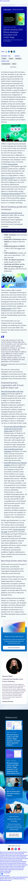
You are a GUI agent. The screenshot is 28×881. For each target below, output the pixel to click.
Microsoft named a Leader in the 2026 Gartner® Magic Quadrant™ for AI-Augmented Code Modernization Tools (13, 768)
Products (10, 855)
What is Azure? (3, 852)
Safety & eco (22, 878)
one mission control (7, 178)
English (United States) (5, 872)
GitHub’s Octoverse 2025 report (11, 213)
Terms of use (11, 878)
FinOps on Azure (15, 856)
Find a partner (3, 863)
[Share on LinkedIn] (14, 52)
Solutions (6, 858)
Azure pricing (15, 855)
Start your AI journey (14, 647)
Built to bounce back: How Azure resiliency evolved (13, 793)
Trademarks (16, 878)
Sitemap (14, 877)
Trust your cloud (13, 853)
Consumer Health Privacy (6, 877)
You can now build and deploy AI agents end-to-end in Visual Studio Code (15, 429)
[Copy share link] (6, 52)
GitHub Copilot (6, 308)
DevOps (4, 58)
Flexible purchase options (5, 856)
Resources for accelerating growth (16, 858)
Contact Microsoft (20, 877)
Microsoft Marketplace (21, 861)
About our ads (8, 880)
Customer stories (4, 855)
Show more (13, 67)
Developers (18, 58)
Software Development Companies (8, 861)
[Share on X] (11, 52)
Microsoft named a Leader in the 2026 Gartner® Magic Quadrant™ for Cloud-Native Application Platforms (13, 740)
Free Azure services (23, 855)
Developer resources (21, 863)
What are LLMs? (15, 869)
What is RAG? (8, 871)
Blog (15, 863)
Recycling (2, 880)
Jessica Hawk (7, 39)
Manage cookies (3, 878)
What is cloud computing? (15, 866)
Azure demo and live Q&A (16, 860)
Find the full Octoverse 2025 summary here (13, 230)
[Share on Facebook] (9, 52)
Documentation (10, 863)
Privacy (26, 877)
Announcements (6, 63)
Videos (7, 866)
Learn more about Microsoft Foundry (14, 835)
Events (14, 63)
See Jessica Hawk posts (7, 701)
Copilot (11, 58)
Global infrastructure (22, 852)
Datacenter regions (4, 853)
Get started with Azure (12, 852)
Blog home (8, 9)
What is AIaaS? (7, 869)
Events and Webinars (9, 864)
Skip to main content (5, 0)
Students (2, 864)
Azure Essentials (20, 853)
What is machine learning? (12, 867)
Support (8, 860)
